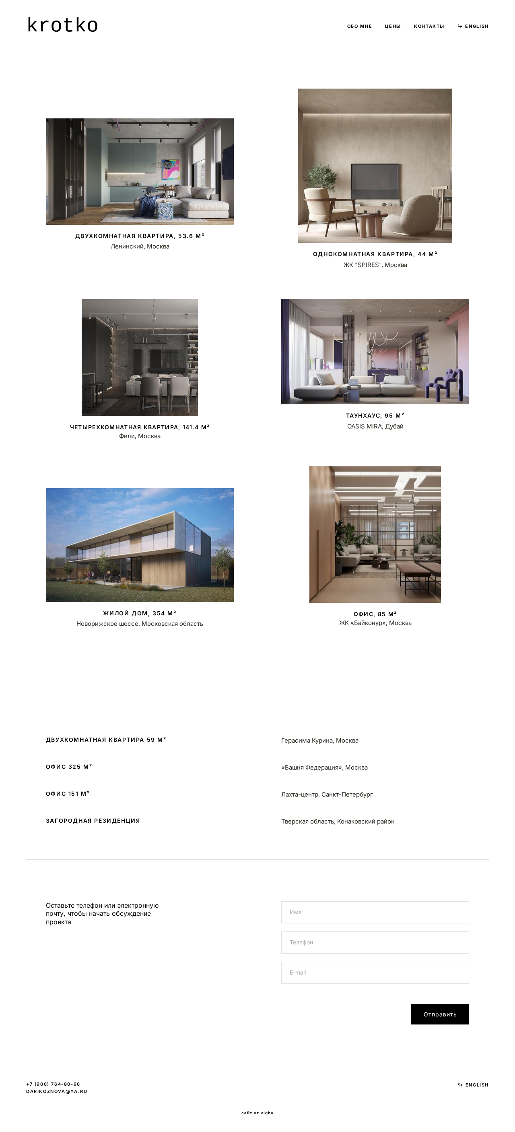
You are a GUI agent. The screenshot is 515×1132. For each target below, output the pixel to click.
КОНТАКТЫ (429, 26)
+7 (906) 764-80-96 (53, 1084)
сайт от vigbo (257, 1113)
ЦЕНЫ (393, 26)
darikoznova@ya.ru (56, 1091)
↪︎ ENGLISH (473, 26)
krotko (62, 26)
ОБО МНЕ (360, 26)
